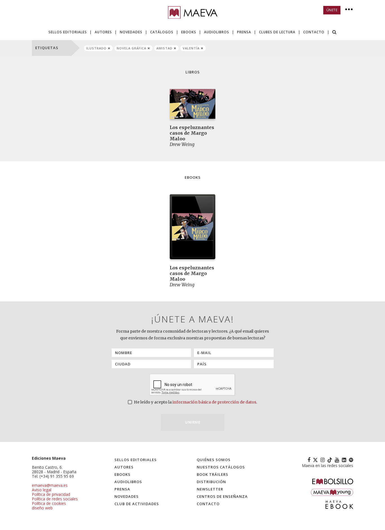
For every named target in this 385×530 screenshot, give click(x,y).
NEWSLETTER (210, 489)
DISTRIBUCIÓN (211, 481)
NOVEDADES (131, 32)
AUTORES (103, 32)
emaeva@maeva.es (50, 485)
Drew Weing (182, 144)
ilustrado (96, 48)
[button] (334, 33)
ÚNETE (332, 10)
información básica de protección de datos (214, 402)
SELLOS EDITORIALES (67, 32)
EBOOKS (188, 32)
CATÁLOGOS (161, 32)
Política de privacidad (51, 494)
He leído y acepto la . (195, 402)
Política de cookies (49, 503)
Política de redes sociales (55, 498)
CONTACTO (313, 32)
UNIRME (192, 422)
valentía (191, 48)
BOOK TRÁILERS (212, 474)
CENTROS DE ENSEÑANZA (222, 496)
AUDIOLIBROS (216, 32)
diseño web (42, 508)
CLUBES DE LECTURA (277, 32)
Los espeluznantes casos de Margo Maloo (192, 133)
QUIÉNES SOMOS (214, 459)
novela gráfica (131, 48)
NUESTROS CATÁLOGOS (221, 467)
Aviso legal (41, 489)
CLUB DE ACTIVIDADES (136, 503)
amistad (164, 48)
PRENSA (244, 32)
